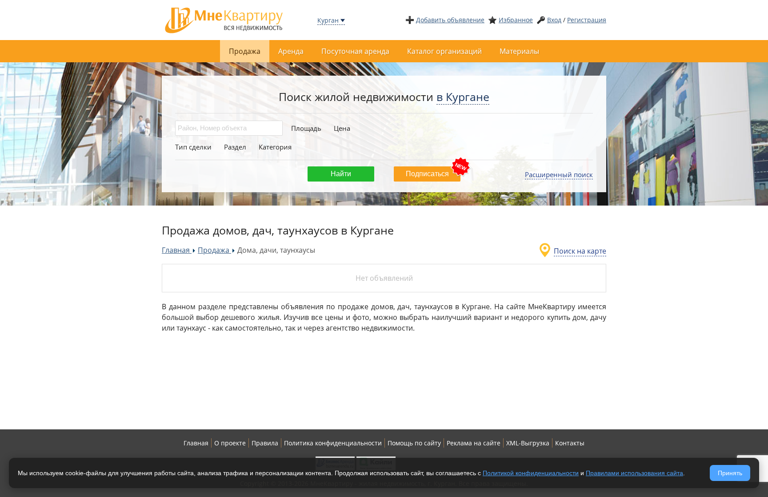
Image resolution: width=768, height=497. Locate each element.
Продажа (244, 51)
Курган (328, 20)
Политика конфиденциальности (333, 443)
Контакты (569, 443)
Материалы (519, 51)
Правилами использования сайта (634, 473)
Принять (730, 473)
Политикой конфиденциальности (531, 473)
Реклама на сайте (473, 443)
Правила (265, 443)
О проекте (230, 443)
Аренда (291, 51)
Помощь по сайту (414, 443)
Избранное (516, 20)
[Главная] (224, 19)
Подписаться (427, 174)
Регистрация (586, 20)
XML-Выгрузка (527, 443)
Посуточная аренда (355, 51)
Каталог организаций (444, 51)
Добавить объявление (450, 20)
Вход (554, 20)
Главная (196, 443)
